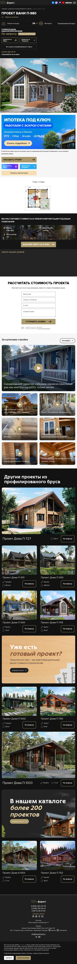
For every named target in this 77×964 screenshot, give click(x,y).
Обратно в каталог (12, 17)
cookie (22, 945)
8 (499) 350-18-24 (38, 908)
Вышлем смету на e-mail (36, 244)
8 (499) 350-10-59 (8, 52)
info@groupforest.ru (38, 934)
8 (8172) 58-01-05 (38, 911)
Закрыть (9, 958)
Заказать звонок (39, 914)
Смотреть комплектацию (27, 34)
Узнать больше (23, 958)
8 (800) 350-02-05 (38, 906)
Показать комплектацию (19, 173)
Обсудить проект (12, 159)
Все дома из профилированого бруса (19, 47)
